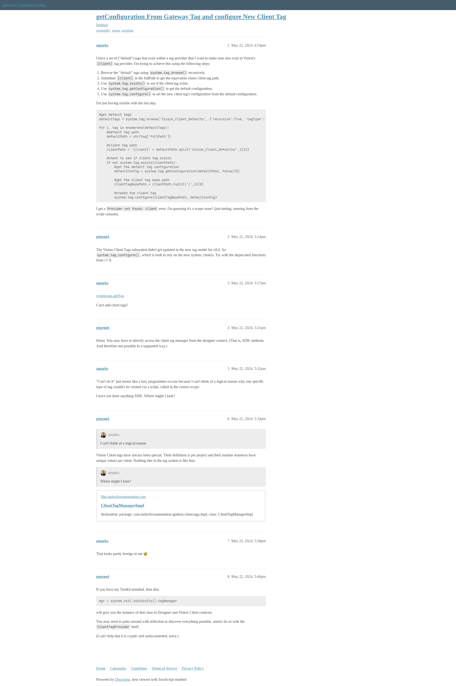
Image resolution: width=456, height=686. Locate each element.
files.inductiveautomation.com (123, 497)
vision (116, 30)
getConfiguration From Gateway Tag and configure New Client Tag (191, 16)
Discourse (122, 679)
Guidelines (139, 668)
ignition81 (103, 30)
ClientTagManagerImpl (122, 505)
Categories (118, 668)
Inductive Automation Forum (24, 5)
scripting (127, 30)
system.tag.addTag (110, 296)
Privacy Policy (193, 668)
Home (100, 668)
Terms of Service (164, 668)
